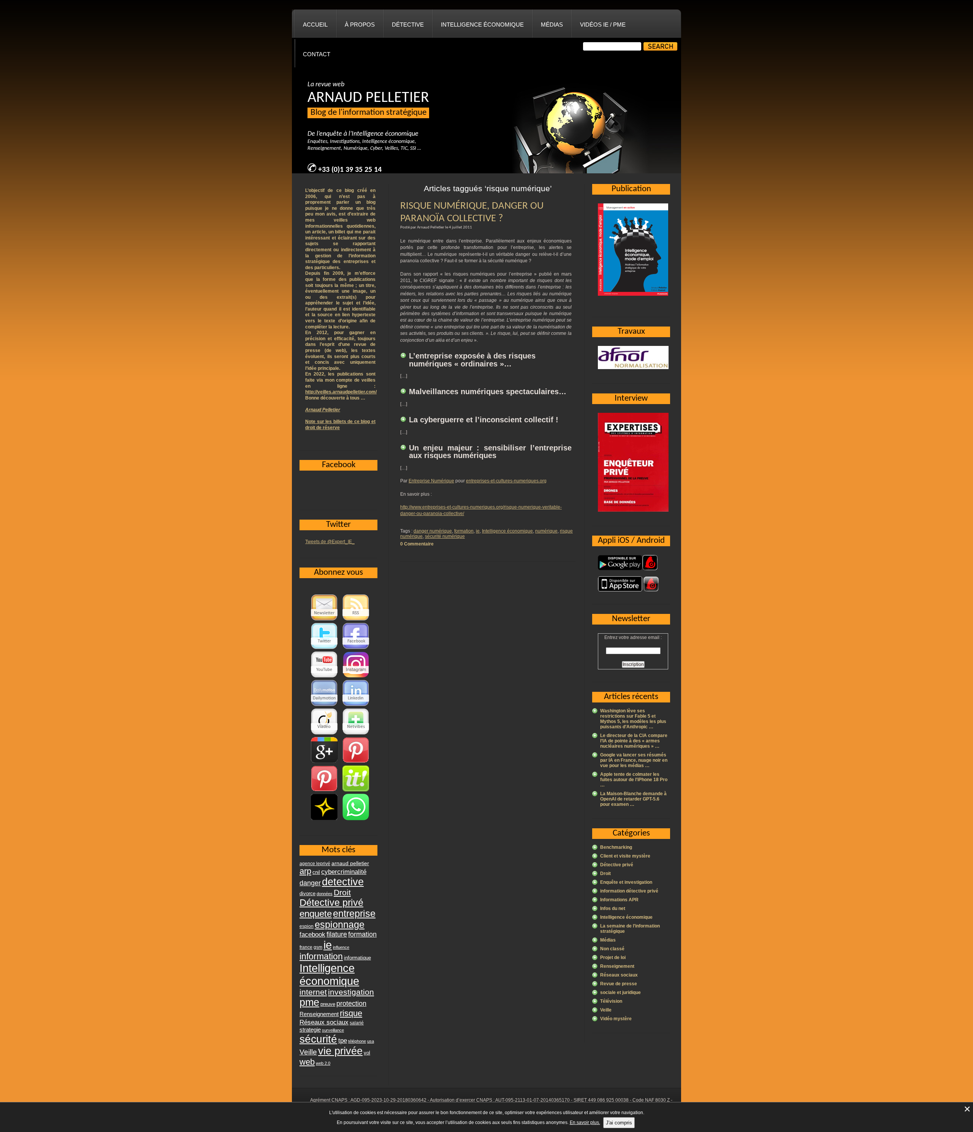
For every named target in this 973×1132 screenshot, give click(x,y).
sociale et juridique (620, 992)
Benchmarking (616, 847)
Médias (552, 24)
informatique (357, 958)
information (321, 956)
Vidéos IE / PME (603, 24)
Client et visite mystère (625, 856)
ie (478, 531)
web (307, 1062)
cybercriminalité (343, 871)
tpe (342, 1040)
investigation (351, 992)
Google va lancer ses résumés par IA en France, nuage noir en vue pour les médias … (633, 760)
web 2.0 (323, 1063)
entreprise (354, 913)
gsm (318, 947)
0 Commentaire (417, 544)
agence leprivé (315, 863)
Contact (316, 54)
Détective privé (616, 864)
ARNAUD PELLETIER (368, 98)
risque (351, 1013)
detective (343, 882)
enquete (316, 913)
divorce (307, 893)
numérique (546, 531)
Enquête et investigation (626, 882)
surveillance (333, 1030)
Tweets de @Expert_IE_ (330, 541)
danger (310, 883)
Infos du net (612, 908)
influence (341, 947)
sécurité (318, 1039)
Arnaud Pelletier (322, 409)
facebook (312, 934)
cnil (316, 872)
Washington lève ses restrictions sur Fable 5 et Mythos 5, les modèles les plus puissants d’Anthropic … (633, 718)
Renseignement (617, 966)
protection (351, 1003)
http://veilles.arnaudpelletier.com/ (341, 392)
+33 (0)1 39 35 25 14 (350, 170)
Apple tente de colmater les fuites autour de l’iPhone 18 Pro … (633, 780)
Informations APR (619, 899)
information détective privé (629, 891)
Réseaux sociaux (619, 975)
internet (313, 992)
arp (305, 871)
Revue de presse (618, 983)
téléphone (357, 1041)
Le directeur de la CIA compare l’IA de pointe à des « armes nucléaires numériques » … (633, 741)
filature (336, 934)
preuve (327, 1004)
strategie (310, 1029)
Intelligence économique (482, 24)
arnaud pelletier (350, 863)
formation (464, 531)
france (306, 947)
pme (309, 1002)
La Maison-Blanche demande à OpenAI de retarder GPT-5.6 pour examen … (633, 799)
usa (370, 1041)
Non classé (612, 948)
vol (367, 1053)
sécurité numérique (445, 536)
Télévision (611, 1001)
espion (307, 926)
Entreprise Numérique (431, 481)
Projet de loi (613, 957)
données (325, 893)
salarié (357, 1023)
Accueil (315, 24)
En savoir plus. (585, 1122)
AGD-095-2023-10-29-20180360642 (388, 1100)
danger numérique (433, 531)
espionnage (339, 924)
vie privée (340, 1051)
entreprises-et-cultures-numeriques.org (506, 481)
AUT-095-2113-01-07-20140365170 (532, 1100)
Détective (408, 24)
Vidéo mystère (616, 1018)
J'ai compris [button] (619, 1123)
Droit (605, 873)
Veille (606, 1010)
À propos (360, 24)
